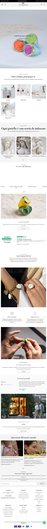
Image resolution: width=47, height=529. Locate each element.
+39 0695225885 (8, 495)
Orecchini (8, 118)
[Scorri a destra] (44, 317)
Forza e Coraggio (23, 156)
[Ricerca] (5, 4)
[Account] (41, 4)
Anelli (8, 100)
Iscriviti (42, 483)
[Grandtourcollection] (8, 91)
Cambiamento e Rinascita (8, 156)
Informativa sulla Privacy (23, 478)
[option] (8, 147)
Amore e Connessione (39, 156)
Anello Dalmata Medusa (8, 186)
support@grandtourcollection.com (8, 497)
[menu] (2, 4)
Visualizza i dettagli (5, 464)
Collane (39, 100)
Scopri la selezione (23, 41)
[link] (23, 287)
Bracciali (23, 100)
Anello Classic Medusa (24, 186)
